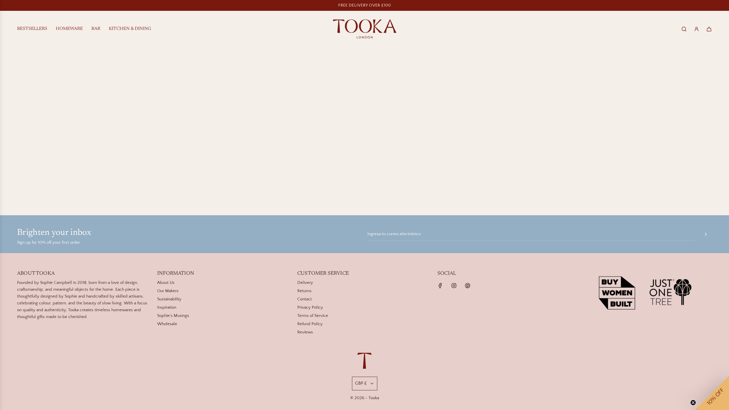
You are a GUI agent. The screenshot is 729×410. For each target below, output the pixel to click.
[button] (712, 393)
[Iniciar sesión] (696, 29)
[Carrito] (709, 29)
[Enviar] (705, 234)
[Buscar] (684, 29)
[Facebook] (440, 285)
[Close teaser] (693, 402)
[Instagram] (454, 285)
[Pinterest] (467, 285)
